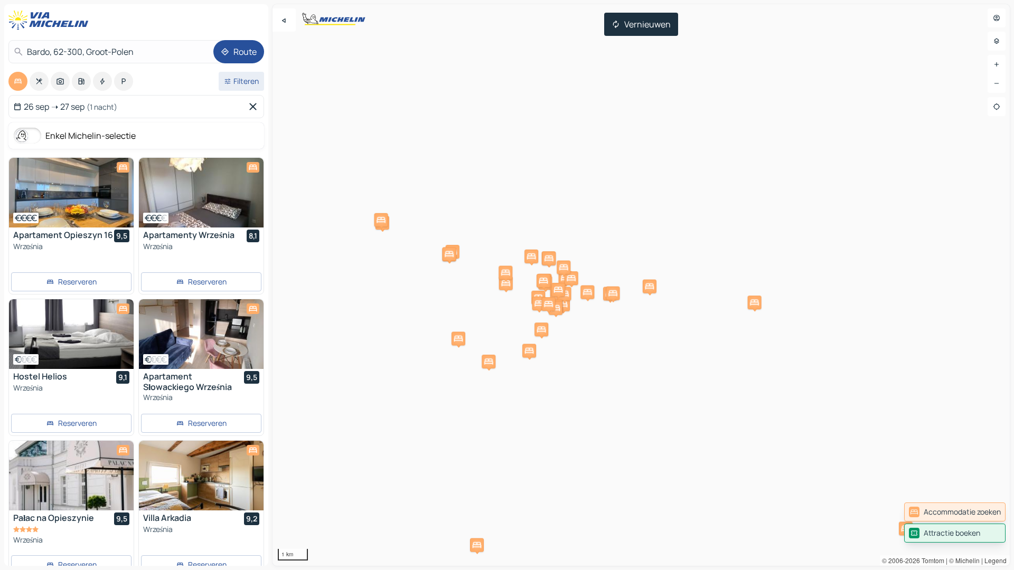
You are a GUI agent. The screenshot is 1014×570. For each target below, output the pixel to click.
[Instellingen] (997, 41)
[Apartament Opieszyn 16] (71, 192)
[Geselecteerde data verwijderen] (255, 106)
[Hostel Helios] (71, 334)
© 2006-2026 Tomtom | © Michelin (931, 560)
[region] (641, 285)
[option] (17, 81)
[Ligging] (997, 106)
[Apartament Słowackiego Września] (201, 334)
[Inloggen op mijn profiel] (997, 17)
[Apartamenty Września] (201, 192)
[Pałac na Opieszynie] (71, 475)
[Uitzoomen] (997, 83)
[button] (563, 304)
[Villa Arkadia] (201, 475)
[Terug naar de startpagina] (50, 20)
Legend (995, 560)
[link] (955, 511)
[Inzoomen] (997, 64)
